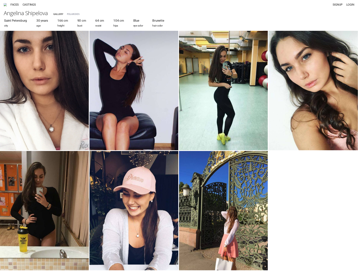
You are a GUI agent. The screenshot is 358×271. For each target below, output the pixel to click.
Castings (29, 4)
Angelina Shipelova (26, 13)
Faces (14, 4)
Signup (338, 4)
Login (350, 4)
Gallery (58, 14)
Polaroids (73, 14)
